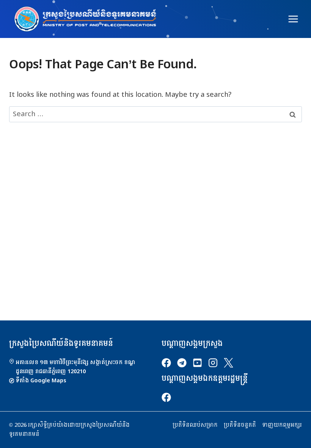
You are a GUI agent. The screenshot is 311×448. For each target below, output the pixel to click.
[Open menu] (293, 19)
